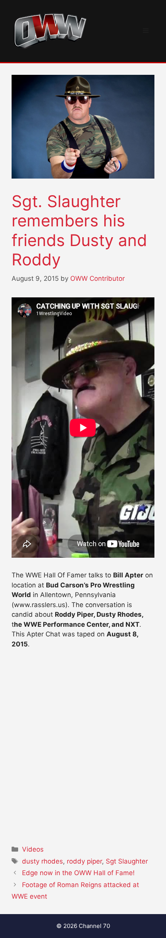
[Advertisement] (83, 744)
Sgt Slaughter (127, 861)
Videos (33, 849)
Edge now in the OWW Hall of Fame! (78, 873)
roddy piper (84, 861)
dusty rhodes (42, 861)
